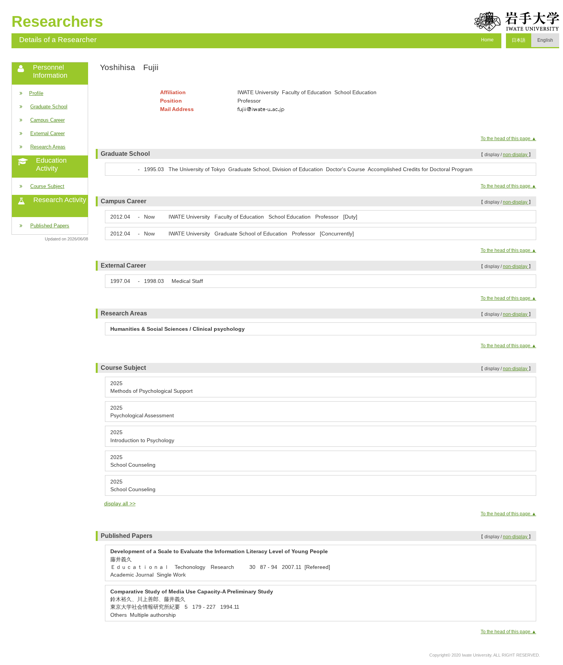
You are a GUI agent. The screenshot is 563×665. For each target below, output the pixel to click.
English (545, 40)
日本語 (518, 40)
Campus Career (47, 120)
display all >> (120, 503)
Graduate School (48, 106)
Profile (36, 93)
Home (487, 39)
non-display (516, 154)
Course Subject (47, 186)
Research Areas (47, 147)
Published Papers (49, 226)
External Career (47, 133)
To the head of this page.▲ (508, 138)
